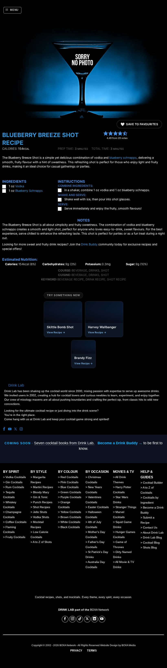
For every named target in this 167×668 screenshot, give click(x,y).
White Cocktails (70, 522)
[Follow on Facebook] (65, 619)
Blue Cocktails (69, 487)
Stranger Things (125, 507)
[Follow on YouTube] (102, 619)
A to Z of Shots (42, 542)
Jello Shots (40, 512)
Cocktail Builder (153, 482)
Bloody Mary (41, 492)
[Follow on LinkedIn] (94, 619)
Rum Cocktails (14, 487)
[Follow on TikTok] (79, 619)
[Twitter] (15, 429)
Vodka (19, 186)
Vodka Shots (41, 517)
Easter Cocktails (98, 507)
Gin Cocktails (13, 482)
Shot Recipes (41, 507)
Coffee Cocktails (15, 522)
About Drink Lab (153, 532)
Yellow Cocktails (70, 512)
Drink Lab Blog (152, 537)
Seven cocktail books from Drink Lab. (64, 443)
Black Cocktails (70, 527)
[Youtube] (10, 429)
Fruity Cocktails (15, 537)
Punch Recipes (42, 502)
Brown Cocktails (70, 517)
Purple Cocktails (70, 497)
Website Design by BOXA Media (118, 645)
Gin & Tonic (40, 497)
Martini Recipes (43, 487)
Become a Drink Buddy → (120, 443)
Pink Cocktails (69, 482)
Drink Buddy (89, 244)
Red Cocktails (69, 477)
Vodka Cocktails (15, 477)
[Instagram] (21, 429)
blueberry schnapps (123, 157)
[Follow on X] (87, 619)
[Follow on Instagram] (72, 619)
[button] (12, 10)
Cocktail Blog (151, 542)
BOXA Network (99, 609)
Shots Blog (150, 547)
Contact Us (150, 527)
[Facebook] (4, 429)
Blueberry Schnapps (29, 190)
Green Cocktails (70, 492)
